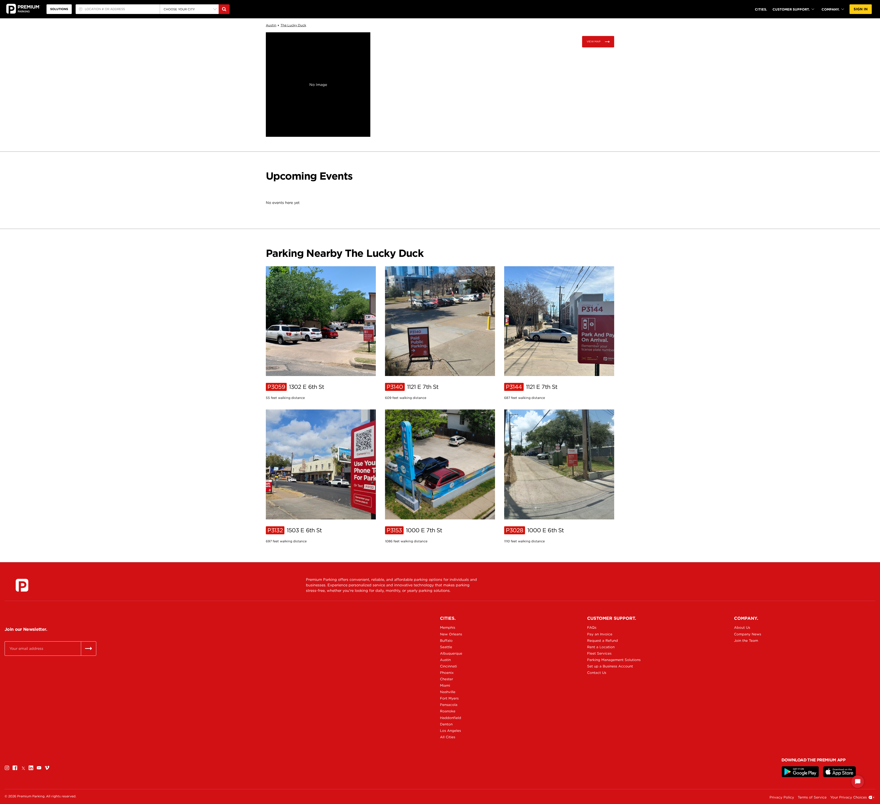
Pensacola (448, 705)
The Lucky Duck (293, 25)
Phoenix (447, 673)
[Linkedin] (31, 768)
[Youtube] (39, 768)
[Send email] (88, 648)
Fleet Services (599, 653)
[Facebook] (15, 768)
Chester (446, 679)
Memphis (447, 628)
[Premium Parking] (22, 585)
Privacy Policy (782, 797)
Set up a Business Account (608, 666)
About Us (742, 628)
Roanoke (447, 711)
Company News (747, 634)
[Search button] (224, 9)
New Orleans (451, 634)
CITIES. (761, 9)
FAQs (591, 628)
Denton (446, 724)
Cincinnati (448, 666)
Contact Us (596, 673)
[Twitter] (23, 768)
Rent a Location (601, 647)
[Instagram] (7, 768)
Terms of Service (812, 797)
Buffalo (446, 641)
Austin (271, 25)
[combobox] (118, 9)
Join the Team (746, 641)
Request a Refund (602, 641)
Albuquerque (451, 653)
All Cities (447, 737)
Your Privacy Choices (848, 797)
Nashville (447, 692)
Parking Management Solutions (608, 660)
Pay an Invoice (599, 634)
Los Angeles (450, 731)
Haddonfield (450, 718)
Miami (445, 685)
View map (593, 41)
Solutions (59, 9)
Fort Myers (449, 698)
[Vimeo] (47, 768)
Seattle (446, 647)
